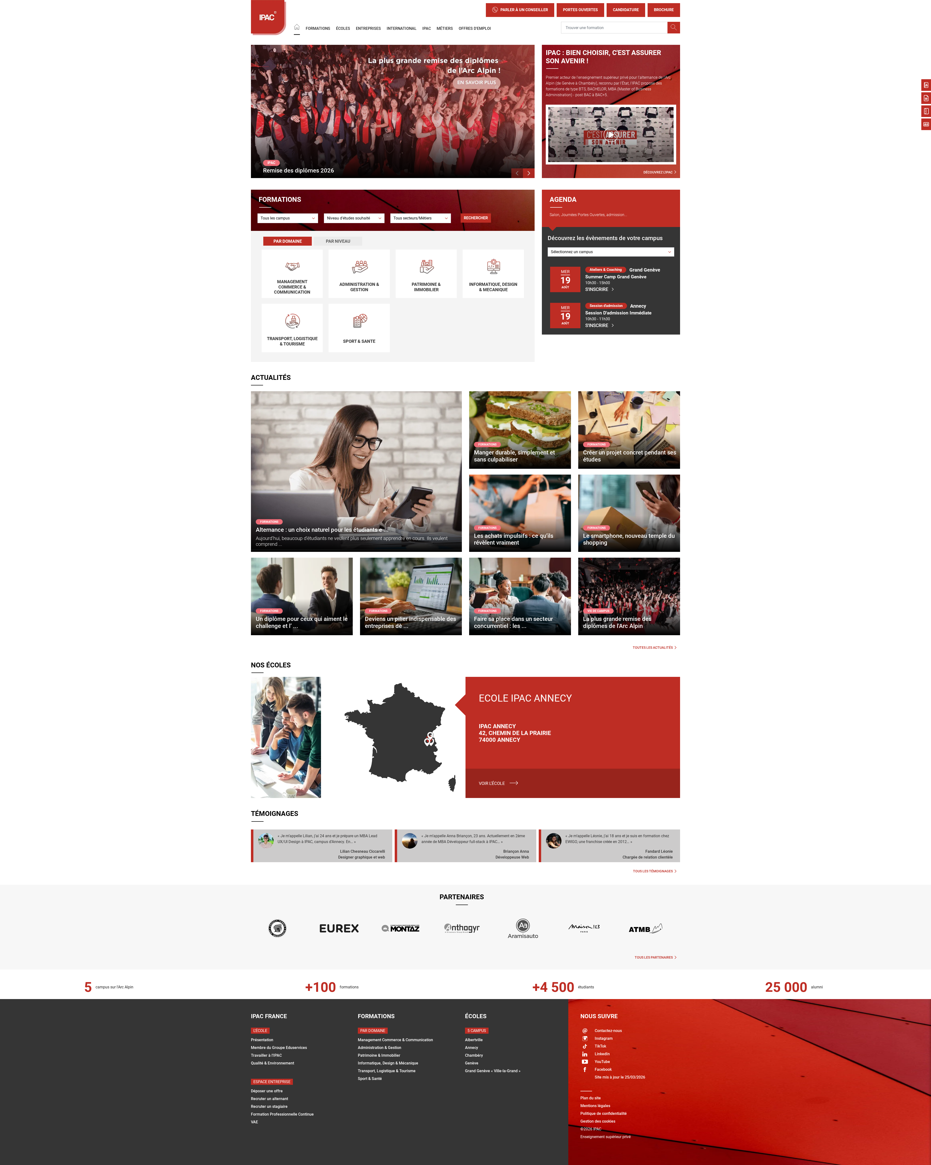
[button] (517, 173)
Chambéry (474, 1055)
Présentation (262, 1040)
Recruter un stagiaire (269, 1106)
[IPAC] (268, 17)
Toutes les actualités (653, 647)
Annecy (471, 1047)
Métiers (445, 28)
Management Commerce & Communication (395, 1040)
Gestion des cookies (597, 1121)
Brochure (664, 10)
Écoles (343, 28)
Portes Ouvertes (580, 10)
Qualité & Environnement (272, 1063)
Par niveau (338, 241)
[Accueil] (297, 27)
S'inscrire (596, 289)
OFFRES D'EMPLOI (475, 28)
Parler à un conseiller (524, 10)
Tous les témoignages (653, 871)
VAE (254, 1122)
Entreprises (368, 28)
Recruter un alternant (269, 1098)
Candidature (626, 10)
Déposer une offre (267, 1091)
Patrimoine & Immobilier (379, 1055)
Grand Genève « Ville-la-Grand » (493, 1071)
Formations (318, 28)
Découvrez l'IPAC (658, 172)
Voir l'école (492, 783)
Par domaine (287, 241)
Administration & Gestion (379, 1047)
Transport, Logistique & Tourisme (387, 1071)
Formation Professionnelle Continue (282, 1114)
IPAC (426, 28)
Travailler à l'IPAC (266, 1055)
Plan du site (590, 1098)
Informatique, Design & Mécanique (388, 1063)
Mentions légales (595, 1105)
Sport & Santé (370, 1078)
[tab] (287, 241)
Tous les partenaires (654, 957)
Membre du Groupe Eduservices (279, 1047)
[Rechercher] (673, 27)
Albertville (474, 1040)
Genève (471, 1063)
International (402, 28)
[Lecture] (611, 134)
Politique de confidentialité (603, 1113)
